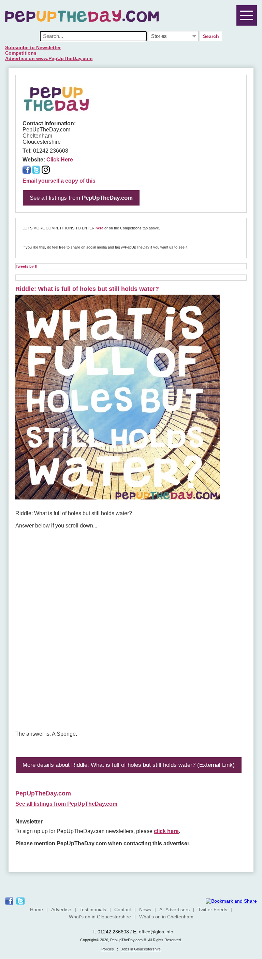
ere (100, 228)
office (144, 931)
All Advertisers (174, 909)
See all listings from (81, 198)
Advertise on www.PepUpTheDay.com (48, 58)
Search (211, 36)
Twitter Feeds (212, 909)
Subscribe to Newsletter (33, 47)
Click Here (59, 160)
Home (36, 909)
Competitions (21, 53)
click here (166, 831)
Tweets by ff (27, 266)
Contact (122, 909)
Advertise (61, 909)
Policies (107, 949)
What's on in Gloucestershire (100, 916)
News (145, 909)
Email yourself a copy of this (59, 181)
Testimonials (92, 909)
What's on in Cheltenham (166, 916)
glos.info (164, 931)
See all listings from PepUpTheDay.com (66, 804)
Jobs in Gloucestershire (141, 949)
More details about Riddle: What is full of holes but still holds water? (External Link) (129, 765)
